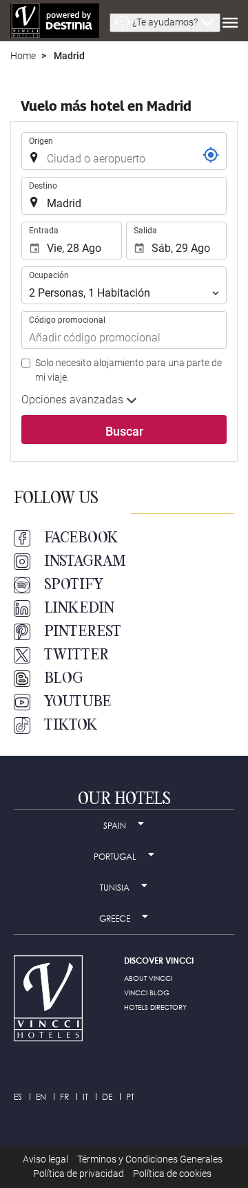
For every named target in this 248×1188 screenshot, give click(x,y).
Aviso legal (45, 1159)
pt (130, 1097)
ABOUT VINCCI (148, 978)
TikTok (71, 725)
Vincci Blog (146, 992)
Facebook (81, 538)
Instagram (85, 561)
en (41, 1097)
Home (23, 55)
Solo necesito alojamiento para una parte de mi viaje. (128, 370)
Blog (63, 678)
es (18, 1097)
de (107, 1097)
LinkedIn (79, 608)
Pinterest (82, 632)
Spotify (73, 585)
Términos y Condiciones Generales (150, 1159)
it (85, 1097)
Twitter (76, 655)
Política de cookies (172, 1173)
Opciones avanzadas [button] (73, 399)
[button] (165, 22)
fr (64, 1097)
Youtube (77, 702)
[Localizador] (211, 155)
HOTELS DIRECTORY (155, 1007)
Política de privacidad (78, 1173)
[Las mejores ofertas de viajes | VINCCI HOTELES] (54, 20)
